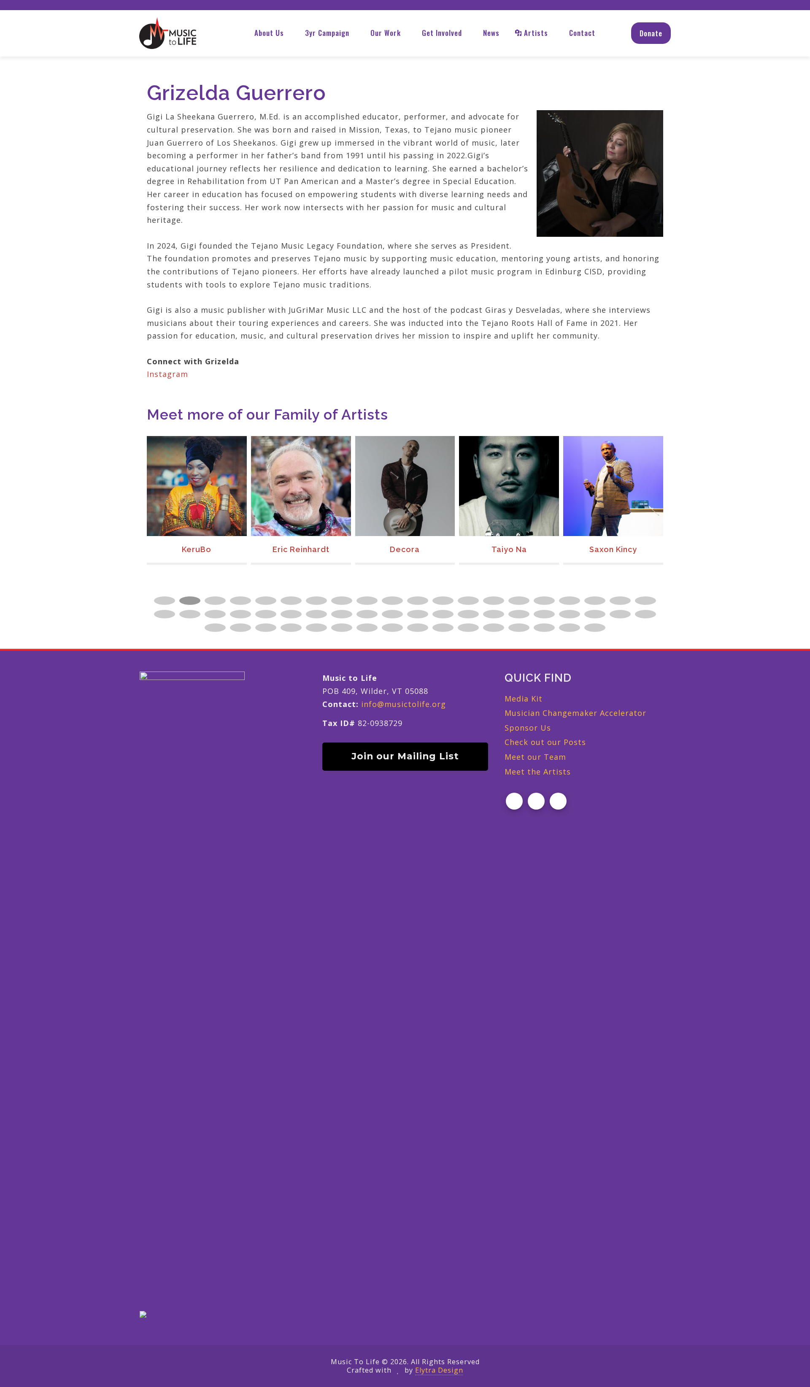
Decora (405, 549)
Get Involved (442, 32)
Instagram (167, 374)
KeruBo (196, 549)
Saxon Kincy (613, 549)
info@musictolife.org (403, 704)
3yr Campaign (327, 32)
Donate (651, 33)
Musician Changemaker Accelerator (575, 713)
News (491, 32)
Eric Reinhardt (301, 549)
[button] (164, 600)
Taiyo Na (509, 549)
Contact (582, 32)
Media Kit (524, 699)
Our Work (385, 32)
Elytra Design (439, 1370)
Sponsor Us (528, 728)
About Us (269, 32)
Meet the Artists (538, 772)
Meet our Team (535, 757)
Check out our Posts (545, 742)
